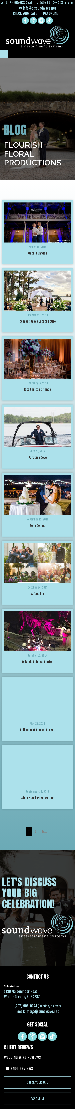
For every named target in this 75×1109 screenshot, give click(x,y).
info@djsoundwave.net (42, 1011)
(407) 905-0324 (25, 1006)
